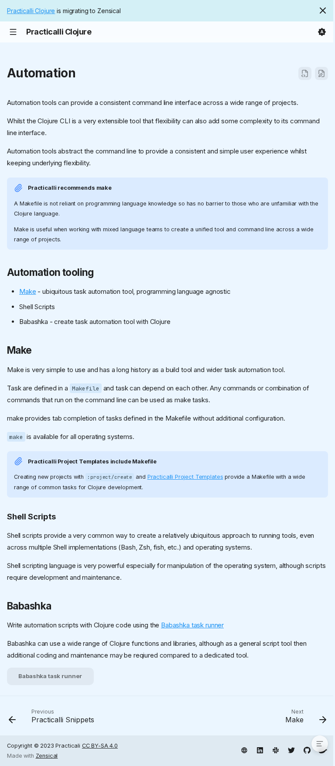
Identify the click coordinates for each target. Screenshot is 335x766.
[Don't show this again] (323, 10)
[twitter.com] (291, 749)
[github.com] (307, 749)
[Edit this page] (321, 73)
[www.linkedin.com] (260, 749)
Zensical (47, 755)
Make (27, 291)
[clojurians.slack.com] (276, 749)
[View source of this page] (304, 73)
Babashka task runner (192, 625)
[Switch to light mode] (322, 32)
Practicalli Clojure (31, 10)
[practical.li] (244, 749)
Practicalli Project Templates (185, 477)
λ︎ (84, 73)
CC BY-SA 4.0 (100, 745)
